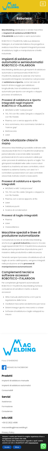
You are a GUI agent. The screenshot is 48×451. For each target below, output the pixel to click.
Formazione (7, 406)
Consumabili (7, 390)
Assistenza (6, 401)
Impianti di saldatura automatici (16, 385)
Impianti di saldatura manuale (15, 380)
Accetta (7, 447)
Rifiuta (17, 447)
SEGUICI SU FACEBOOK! (17, 367)
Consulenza (7, 411)
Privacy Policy (8, 432)
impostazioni (33, 443)
